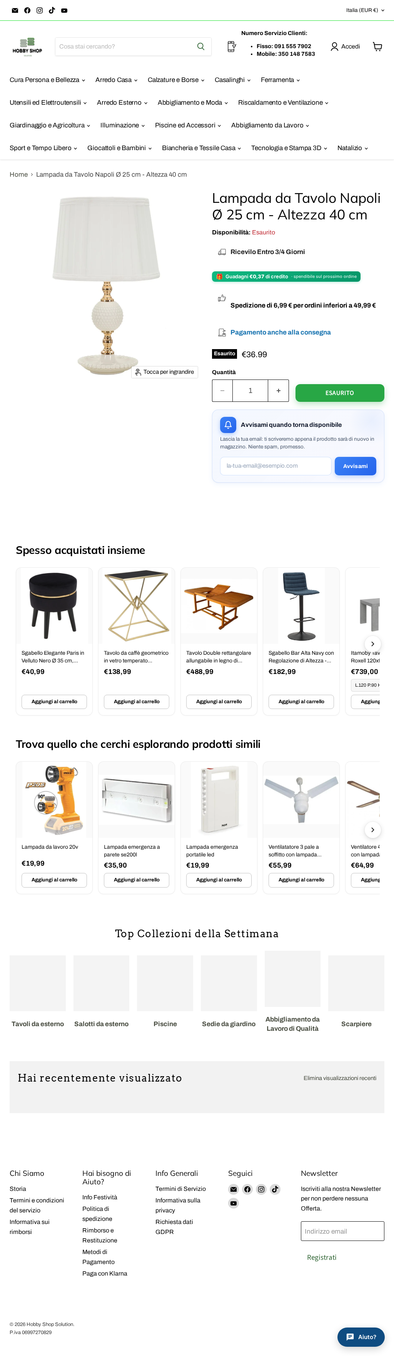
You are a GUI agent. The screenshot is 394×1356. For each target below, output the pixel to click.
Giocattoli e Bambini (117, 148)
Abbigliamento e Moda (191, 102)
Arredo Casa (114, 80)
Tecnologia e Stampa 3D (286, 148)
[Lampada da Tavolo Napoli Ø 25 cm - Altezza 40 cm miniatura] (17, 402)
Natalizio (350, 148)
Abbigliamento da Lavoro (268, 125)
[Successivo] (372, 643)
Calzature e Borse (174, 80)
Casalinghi (230, 80)
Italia (362, 10)
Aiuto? (367, 1337)
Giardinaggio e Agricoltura (48, 125)
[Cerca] (200, 46)
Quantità (224, 372)
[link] (54, 641)
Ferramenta (278, 80)
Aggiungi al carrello (54, 701)
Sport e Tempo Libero (41, 148)
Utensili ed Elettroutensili (46, 102)
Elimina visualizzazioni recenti (340, 1078)
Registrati (322, 1257)
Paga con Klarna (104, 1273)
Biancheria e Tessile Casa (199, 148)
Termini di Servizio (180, 1188)
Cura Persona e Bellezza (45, 80)
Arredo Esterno (120, 102)
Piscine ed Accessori (186, 125)
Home (19, 174)
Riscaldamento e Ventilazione (281, 102)
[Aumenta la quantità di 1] (278, 391)
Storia (18, 1188)
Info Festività (99, 1197)
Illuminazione (120, 125)
